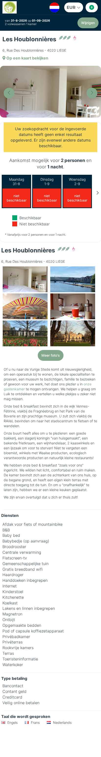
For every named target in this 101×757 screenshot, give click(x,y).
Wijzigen (88, 23)
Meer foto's (50, 355)
